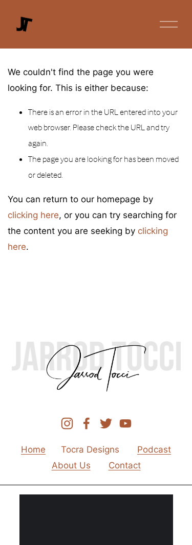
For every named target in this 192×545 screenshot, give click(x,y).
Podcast (154, 449)
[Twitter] (106, 423)
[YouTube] (125, 423)
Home (33, 449)
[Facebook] (86, 423)
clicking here (33, 214)
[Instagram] (67, 423)
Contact (125, 465)
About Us (71, 465)
